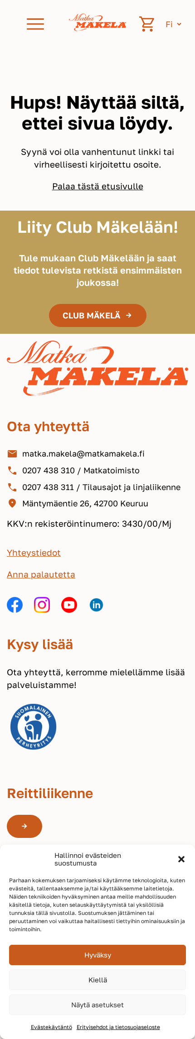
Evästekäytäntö (51, 1027)
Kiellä (97, 980)
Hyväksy (97, 955)
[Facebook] (15, 606)
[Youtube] (69, 606)
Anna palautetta (41, 574)
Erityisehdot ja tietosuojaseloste (118, 1027)
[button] (181, 859)
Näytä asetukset (97, 1005)
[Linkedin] (96, 606)
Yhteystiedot (34, 552)
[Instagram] (42, 606)
